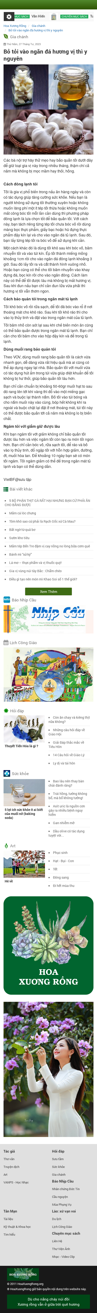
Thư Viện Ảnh (61, 1249)
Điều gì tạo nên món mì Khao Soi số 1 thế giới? (43, 579)
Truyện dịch (11, 1167)
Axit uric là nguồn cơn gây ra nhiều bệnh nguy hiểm (66, 810)
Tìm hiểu (9, 1234)
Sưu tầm (58, 1159)
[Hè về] (24, 864)
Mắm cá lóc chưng (22, 513)
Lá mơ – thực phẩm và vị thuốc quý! (35, 562)
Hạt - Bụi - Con (63, 861)
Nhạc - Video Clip (63, 1256)
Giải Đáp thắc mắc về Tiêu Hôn (66, 744)
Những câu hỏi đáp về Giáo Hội (66, 732)
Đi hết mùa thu (63, 885)
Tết (55, 869)
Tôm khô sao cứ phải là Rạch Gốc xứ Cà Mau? (42, 521)
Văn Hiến (26, 16)
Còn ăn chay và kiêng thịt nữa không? (69, 719)
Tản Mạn (10, 1211)
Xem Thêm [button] (48, 591)
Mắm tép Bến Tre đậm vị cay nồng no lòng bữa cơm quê (49, 546)
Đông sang (61, 877)
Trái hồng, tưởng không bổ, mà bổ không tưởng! (67, 795)
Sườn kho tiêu (19, 538)
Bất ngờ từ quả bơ (22, 529)
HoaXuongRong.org (30, 1284)
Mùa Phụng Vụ (61, 1204)
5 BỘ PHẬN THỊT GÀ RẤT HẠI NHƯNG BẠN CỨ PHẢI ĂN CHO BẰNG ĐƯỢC (47, 502)
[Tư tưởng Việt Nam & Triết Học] (41, 16)
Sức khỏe (20, 773)
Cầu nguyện (60, 1197)
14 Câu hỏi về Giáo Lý (69, 755)
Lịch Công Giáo (23, 642)
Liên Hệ (57, 1241)
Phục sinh (60, 852)
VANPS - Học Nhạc (16, 1182)
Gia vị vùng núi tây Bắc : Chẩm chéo (35, 571)
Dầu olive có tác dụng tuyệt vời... (66, 833)
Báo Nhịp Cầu (24, 600)
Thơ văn (9, 1159)
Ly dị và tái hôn (64, 763)
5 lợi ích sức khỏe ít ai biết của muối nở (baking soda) (24, 814)
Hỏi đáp (17, 710)
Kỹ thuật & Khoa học (17, 1227)
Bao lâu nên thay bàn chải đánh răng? (66, 783)
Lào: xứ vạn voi (64, 1211)
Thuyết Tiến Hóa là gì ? (21, 746)
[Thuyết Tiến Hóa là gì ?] (24, 728)
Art (13, 845)
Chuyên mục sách (62, 16)
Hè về (9, 881)
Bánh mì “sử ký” (20, 554)
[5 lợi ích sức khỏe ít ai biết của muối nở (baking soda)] (24, 792)
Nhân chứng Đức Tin (66, 1189)
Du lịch (56, 1219)
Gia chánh (19, 36)
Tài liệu (8, 1219)
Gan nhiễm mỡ (63, 823)
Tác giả (9, 1151)
